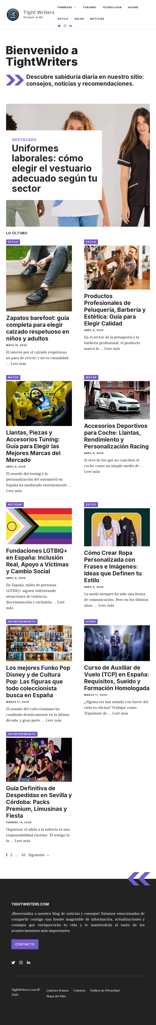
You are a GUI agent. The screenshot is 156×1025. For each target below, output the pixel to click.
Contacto (25, 944)
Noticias (97, 18)
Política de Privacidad (104, 990)
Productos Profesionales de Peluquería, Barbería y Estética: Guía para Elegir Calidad (115, 310)
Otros (91, 621)
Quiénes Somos (57, 990)
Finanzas (65, 7)
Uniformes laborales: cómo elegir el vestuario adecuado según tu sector (54, 168)
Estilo (63, 18)
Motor (13, 377)
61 (23, 855)
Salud (79, 18)
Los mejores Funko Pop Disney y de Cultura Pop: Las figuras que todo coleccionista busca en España (38, 681)
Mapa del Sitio (56, 996)
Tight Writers (39, 12)
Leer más (18, 363)
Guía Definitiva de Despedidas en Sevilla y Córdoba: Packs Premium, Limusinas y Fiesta (39, 802)
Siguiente (38, 855)
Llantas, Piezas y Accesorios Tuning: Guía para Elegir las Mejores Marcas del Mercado (33, 446)
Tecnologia (112, 7)
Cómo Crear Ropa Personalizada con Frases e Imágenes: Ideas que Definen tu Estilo (113, 566)
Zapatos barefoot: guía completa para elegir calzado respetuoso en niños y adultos (37, 328)
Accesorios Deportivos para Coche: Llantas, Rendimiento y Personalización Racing (116, 436)
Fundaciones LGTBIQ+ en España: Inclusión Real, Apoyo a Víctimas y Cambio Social (37, 561)
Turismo (89, 7)
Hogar (133, 7)
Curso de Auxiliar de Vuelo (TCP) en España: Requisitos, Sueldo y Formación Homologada (117, 678)
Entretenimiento (22, 621)
